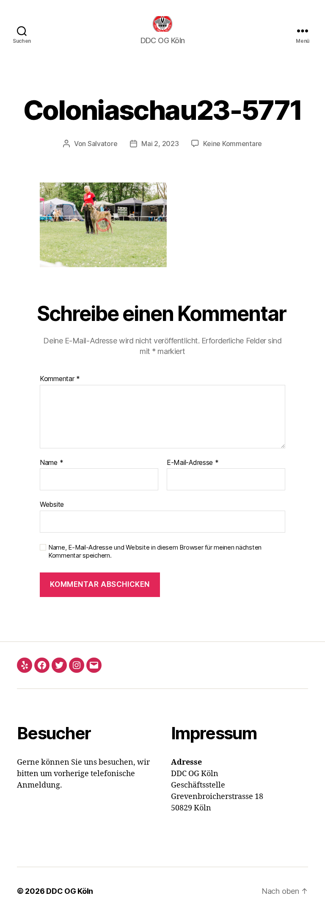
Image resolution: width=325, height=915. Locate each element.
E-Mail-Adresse (193, 463)
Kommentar (60, 379)
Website (52, 504)
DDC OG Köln (69, 891)
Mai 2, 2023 (160, 143)
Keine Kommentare (232, 143)
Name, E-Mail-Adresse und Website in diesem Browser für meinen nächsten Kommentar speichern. (155, 551)
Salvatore (103, 143)
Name (51, 463)
